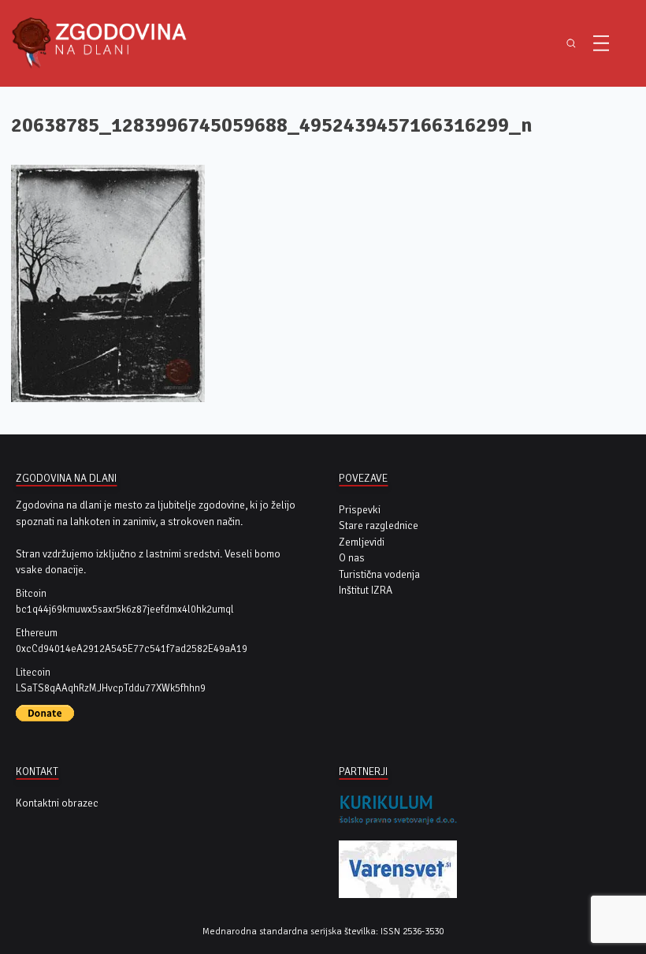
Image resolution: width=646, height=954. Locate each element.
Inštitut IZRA (365, 590)
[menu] (601, 43)
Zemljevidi (361, 542)
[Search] (570, 43)
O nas (352, 558)
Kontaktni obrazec (57, 803)
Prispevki (360, 509)
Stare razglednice (378, 525)
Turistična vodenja (379, 574)
